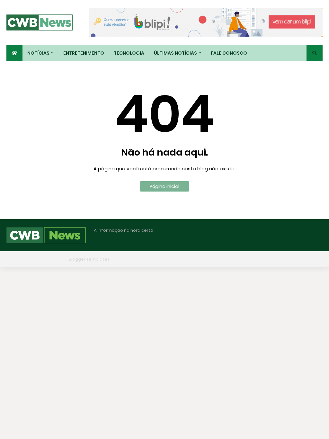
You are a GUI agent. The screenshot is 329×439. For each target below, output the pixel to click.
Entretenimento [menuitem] (83, 53)
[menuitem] (14, 53)
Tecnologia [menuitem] (129, 53)
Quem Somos (251, 259)
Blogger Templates (89, 259)
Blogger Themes (48, 259)
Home (224, 259)
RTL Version (311, 259)
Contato (282, 259)
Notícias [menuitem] (38, 53)
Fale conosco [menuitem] (229, 53)
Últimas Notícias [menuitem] (175, 53)
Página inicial (164, 186)
